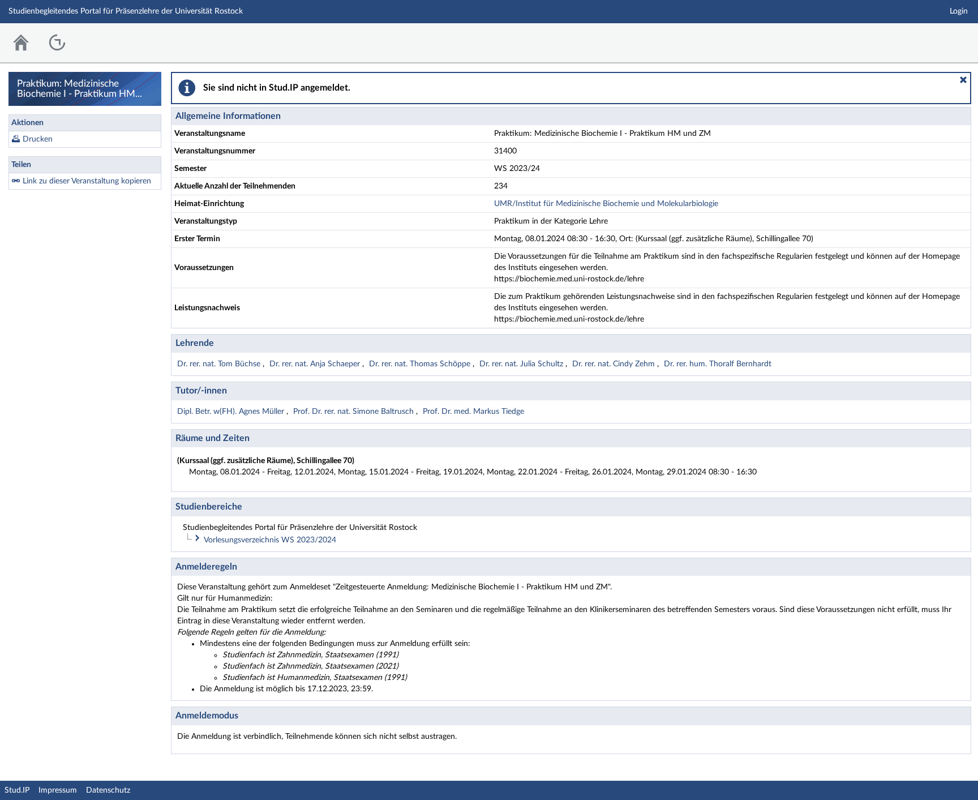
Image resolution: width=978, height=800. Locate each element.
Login (959, 11)
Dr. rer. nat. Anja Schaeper (315, 364)
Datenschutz (108, 790)
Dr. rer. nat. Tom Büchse (220, 364)
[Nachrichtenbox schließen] (963, 79)
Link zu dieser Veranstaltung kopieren (87, 181)
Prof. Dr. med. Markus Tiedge (473, 412)
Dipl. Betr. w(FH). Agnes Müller (231, 412)
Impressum (57, 790)
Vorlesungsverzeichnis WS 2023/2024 (270, 540)
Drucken (38, 139)
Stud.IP (17, 790)
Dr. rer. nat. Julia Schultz (522, 364)
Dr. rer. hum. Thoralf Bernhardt (717, 364)
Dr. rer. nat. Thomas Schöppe (421, 364)
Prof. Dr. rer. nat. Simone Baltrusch (354, 412)
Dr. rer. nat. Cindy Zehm (614, 364)
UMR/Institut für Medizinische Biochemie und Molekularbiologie (606, 204)
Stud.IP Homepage (934, 40)
